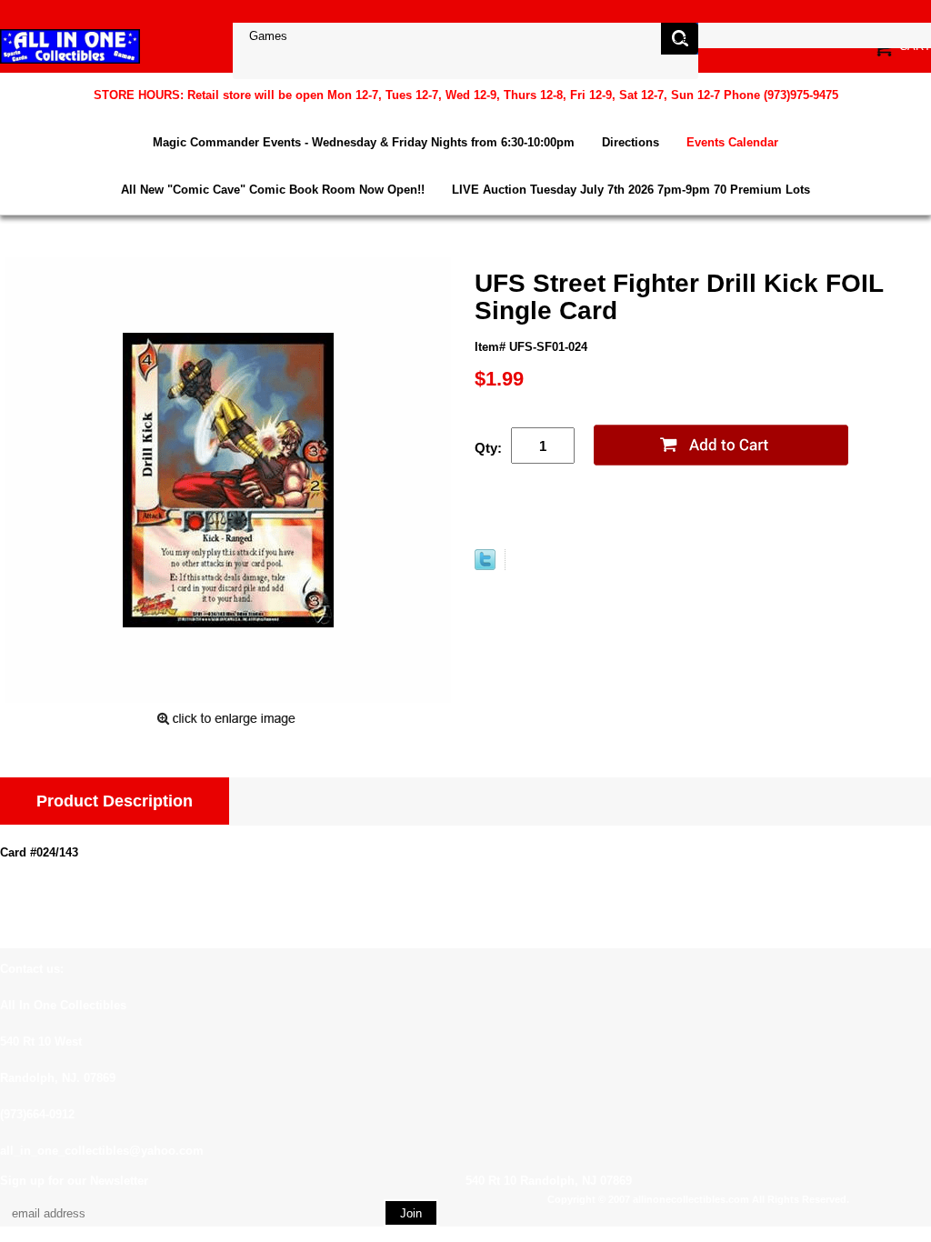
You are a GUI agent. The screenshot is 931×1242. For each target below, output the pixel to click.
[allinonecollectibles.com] (70, 46)
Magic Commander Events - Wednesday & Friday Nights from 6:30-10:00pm (364, 142)
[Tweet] (485, 566)
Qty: (488, 448)
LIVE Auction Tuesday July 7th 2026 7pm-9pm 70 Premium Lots (631, 189)
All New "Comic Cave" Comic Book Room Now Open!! (273, 189)
